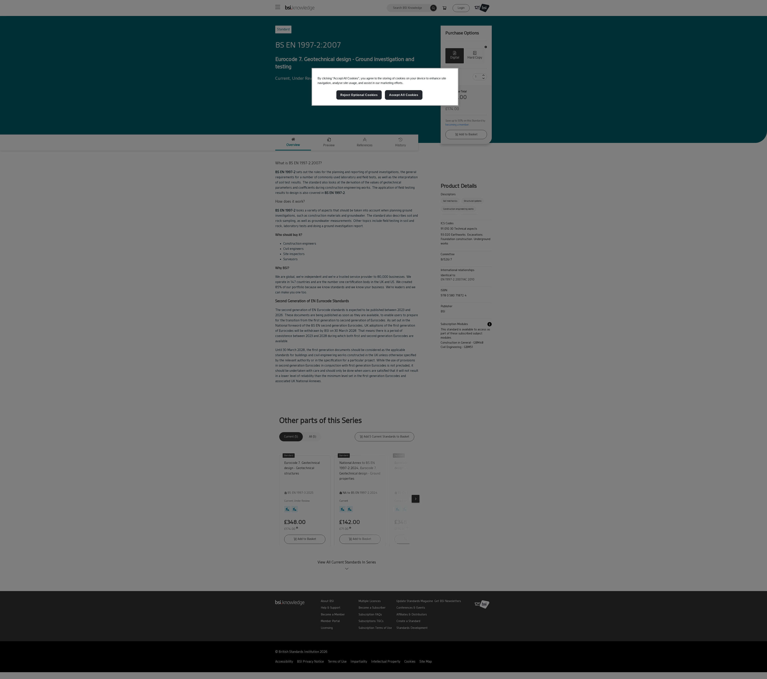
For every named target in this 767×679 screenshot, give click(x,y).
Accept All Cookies (403, 95)
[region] (385, 87)
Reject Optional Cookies (359, 95)
